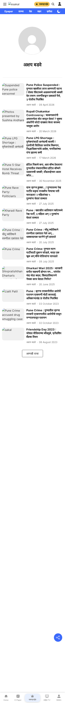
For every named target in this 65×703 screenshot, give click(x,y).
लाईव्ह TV (47, 700)
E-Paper (18, 700)
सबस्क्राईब (43, 4)
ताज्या (21, 11)
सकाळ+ (59, 700)
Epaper (9, 11)
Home (5, 700)
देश (30, 11)
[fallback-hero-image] (14, 95)
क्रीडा (49, 11)
